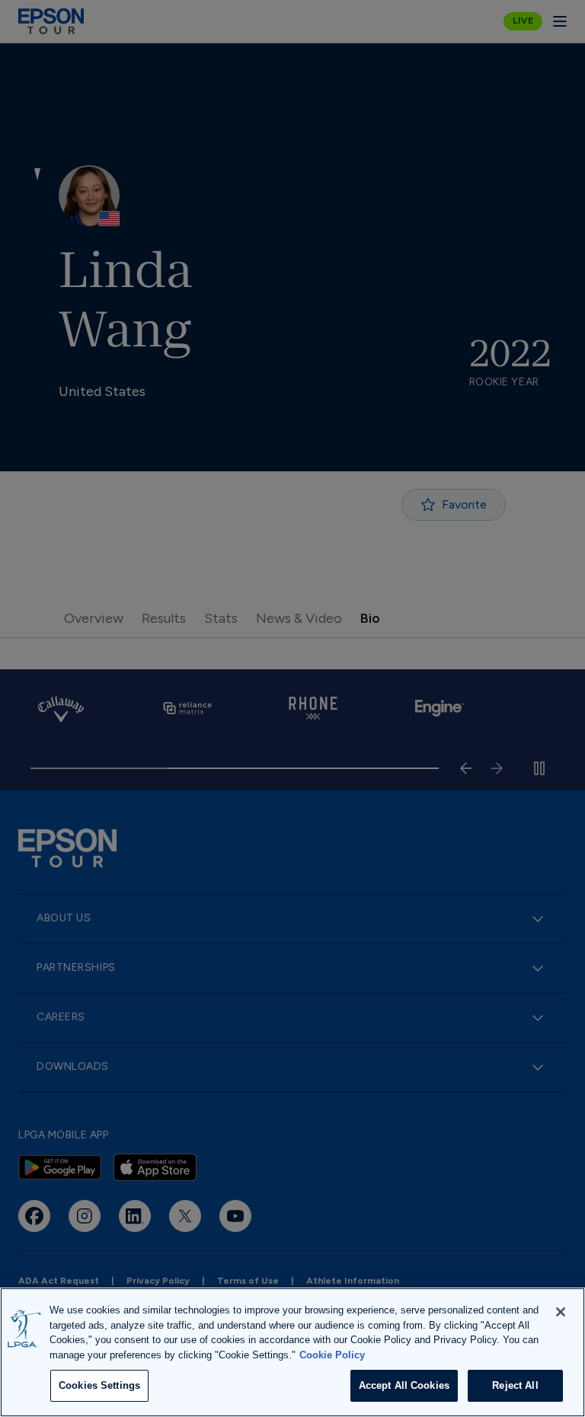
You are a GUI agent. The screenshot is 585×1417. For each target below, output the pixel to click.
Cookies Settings (99, 1385)
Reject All (515, 1385)
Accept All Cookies (404, 1385)
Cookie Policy (332, 1355)
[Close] (560, 1312)
